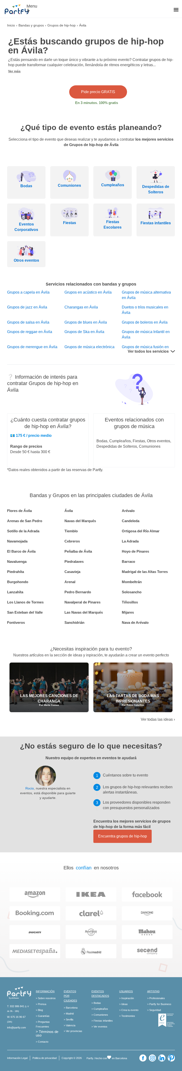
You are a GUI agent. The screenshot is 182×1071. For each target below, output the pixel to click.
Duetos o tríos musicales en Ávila (145, 310)
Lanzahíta (15, 592)
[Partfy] (19, 9)
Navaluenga (17, 561)
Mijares (128, 612)
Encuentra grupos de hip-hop (122, 836)
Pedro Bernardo (77, 592)
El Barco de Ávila (21, 551)
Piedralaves (74, 561)
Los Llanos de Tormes (25, 602)
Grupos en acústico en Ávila (88, 292)
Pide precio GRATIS (98, 92)
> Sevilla (68, 1019)
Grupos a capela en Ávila (28, 292)
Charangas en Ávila (81, 307)
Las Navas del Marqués (83, 612)
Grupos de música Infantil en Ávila (146, 334)
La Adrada (130, 541)
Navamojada (17, 541)
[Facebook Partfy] (142, 1058)
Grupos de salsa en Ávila (28, 322)
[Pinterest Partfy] (171, 1058)
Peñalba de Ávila (78, 551)
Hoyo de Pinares (135, 551)
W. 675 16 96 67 (16, 1016)
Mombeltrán (132, 582)
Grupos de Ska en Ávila (84, 332)
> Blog (39, 1010)
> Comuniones (99, 1014)
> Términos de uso (47, 1033)
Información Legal (17, 1058)
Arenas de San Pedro (24, 521)
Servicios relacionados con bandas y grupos (91, 284)
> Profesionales (156, 998)
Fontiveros (16, 622)
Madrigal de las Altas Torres (145, 571)
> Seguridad (154, 1010)
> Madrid (69, 1013)
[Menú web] (176, 10)
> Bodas (96, 1003)
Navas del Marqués (80, 521)
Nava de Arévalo (135, 622)
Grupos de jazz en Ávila (27, 307)
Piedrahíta (15, 571)
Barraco (128, 561)
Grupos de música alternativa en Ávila (146, 295)
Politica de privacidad (44, 1058)
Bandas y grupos (31, 25)
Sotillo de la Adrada (23, 531)
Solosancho (131, 592)
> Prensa (41, 1004)
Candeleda (130, 521)
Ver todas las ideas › (158, 719)
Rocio (29, 788)
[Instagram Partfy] (152, 1058)
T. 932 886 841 (15, 1006)
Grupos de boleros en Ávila (145, 322)
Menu (32, 6)
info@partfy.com (16, 1027)
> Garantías (43, 1016)
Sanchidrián (74, 622)
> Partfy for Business (159, 1004)
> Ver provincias (73, 1031)
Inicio (11, 25)
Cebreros (72, 541)
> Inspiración (126, 998)
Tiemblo (71, 531)
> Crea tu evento (128, 1010)
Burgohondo (17, 582)
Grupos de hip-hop (61, 25)
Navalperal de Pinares (82, 602)
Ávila (68, 510)
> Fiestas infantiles (102, 1020)
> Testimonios (127, 1016)
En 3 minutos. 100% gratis (96, 102)
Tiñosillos (130, 602)
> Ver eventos (99, 1026)
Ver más (14, 71)
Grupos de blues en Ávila (85, 322)
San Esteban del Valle (25, 612)
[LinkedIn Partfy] (161, 1058)
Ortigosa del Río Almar (140, 531)
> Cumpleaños (99, 1008)
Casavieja (72, 571)
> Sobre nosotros (46, 998)
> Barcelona (70, 1007)
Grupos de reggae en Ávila (29, 332)
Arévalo (128, 510)
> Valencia (69, 1025)
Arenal (69, 582)
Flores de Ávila (19, 510)
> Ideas (123, 1004)
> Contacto (42, 1041)
